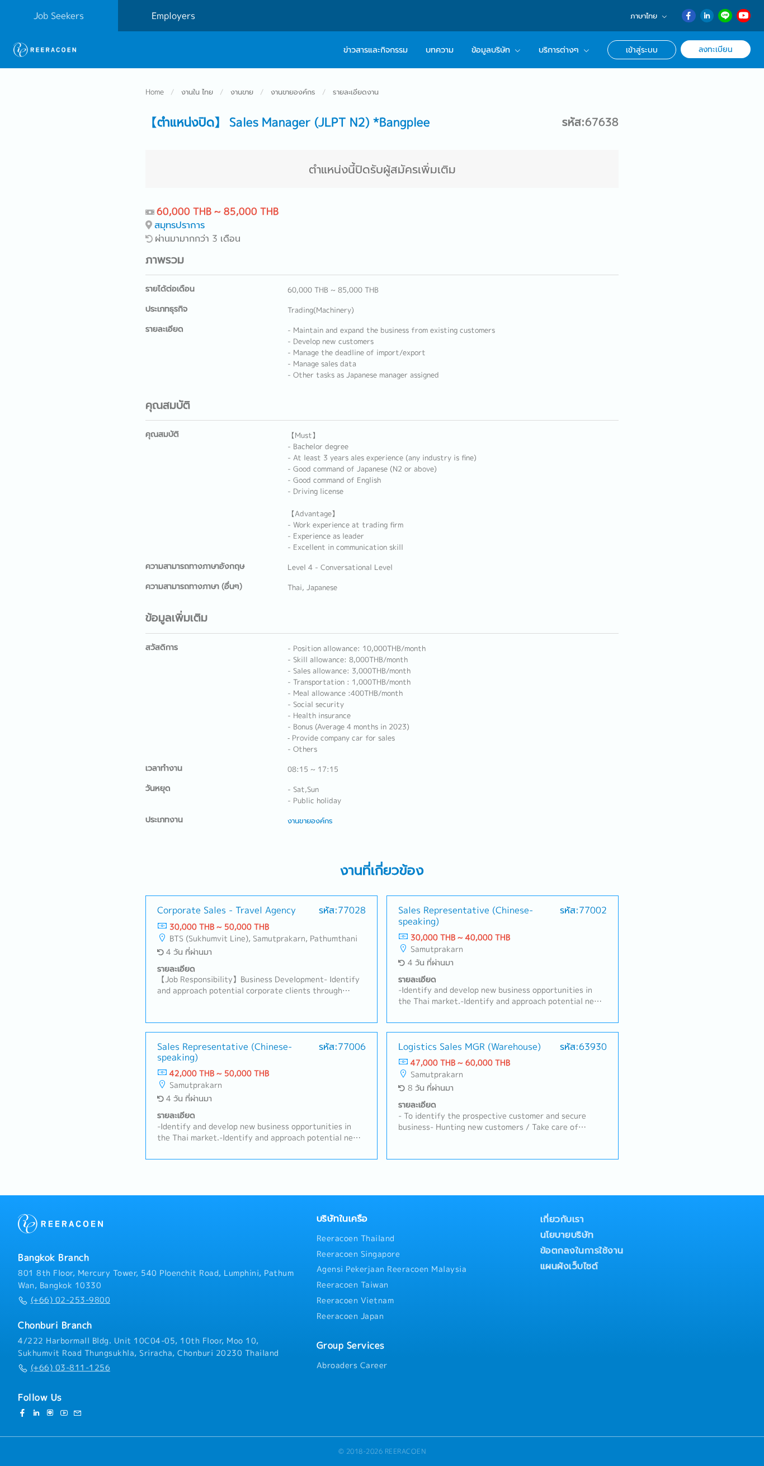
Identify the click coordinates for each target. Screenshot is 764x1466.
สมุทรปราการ (179, 224)
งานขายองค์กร (293, 92)
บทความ (440, 49)
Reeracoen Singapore (358, 1254)
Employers (173, 16)
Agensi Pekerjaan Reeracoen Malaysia (392, 1269)
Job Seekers (59, 16)
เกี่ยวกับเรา (562, 1218)
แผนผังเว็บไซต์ (569, 1265)
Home (154, 92)
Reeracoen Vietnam (355, 1300)
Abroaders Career (352, 1365)
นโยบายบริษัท (567, 1234)
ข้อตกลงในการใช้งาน (582, 1250)
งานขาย (241, 92)
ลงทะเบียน (716, 49)
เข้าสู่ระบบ (642, 49)
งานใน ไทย (197, 92)
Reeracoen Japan (350, 1316)
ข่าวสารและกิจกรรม (375, 49)
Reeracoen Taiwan (353, 1284)
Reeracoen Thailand (356, 1238)
